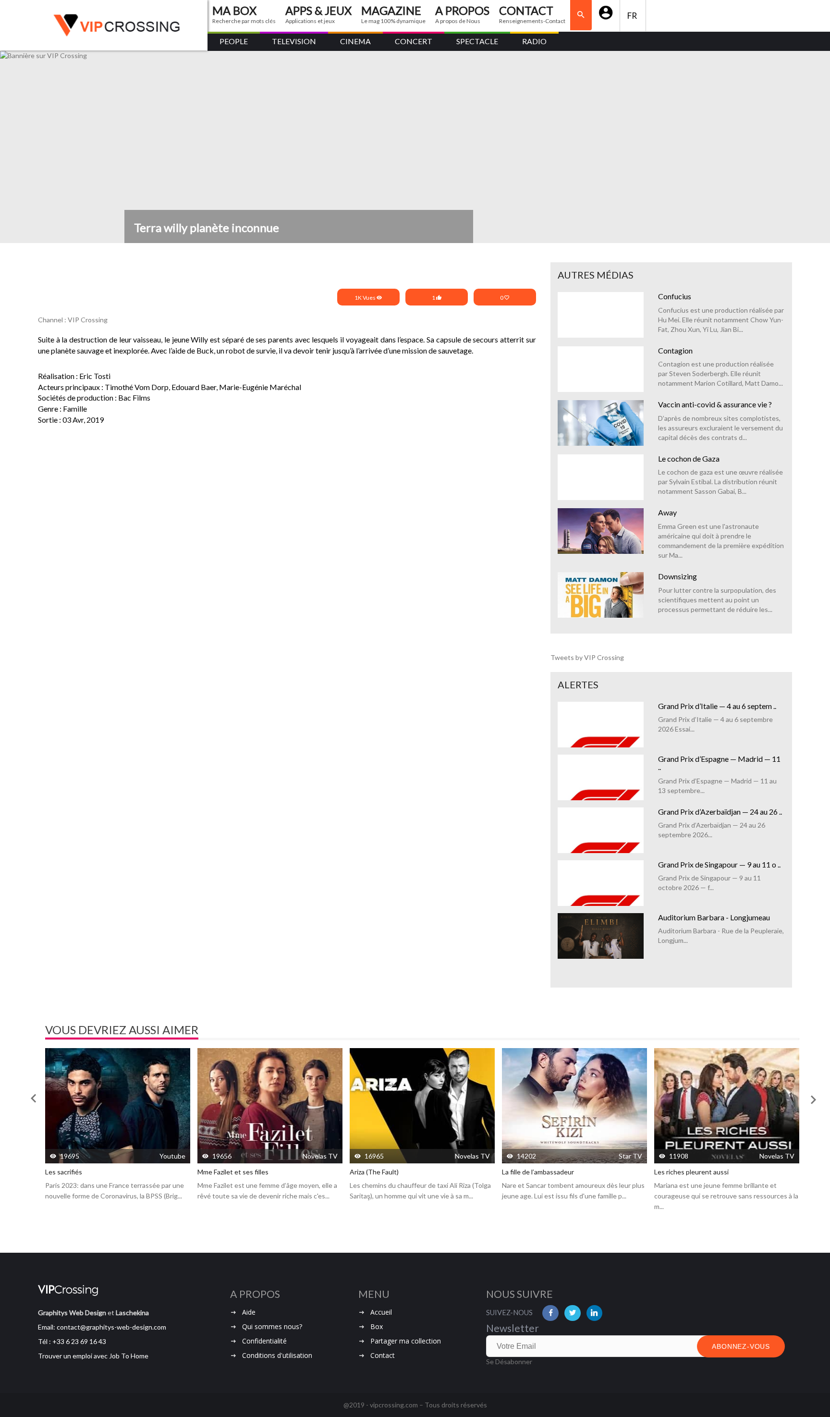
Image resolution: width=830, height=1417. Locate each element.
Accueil (381, 1312)
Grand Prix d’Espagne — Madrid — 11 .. (719, 763)
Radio (534, 41)
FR (632, 16)
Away (667, 512)
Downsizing (677, 576)
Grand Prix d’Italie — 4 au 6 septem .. (717, 705)
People (234, 41)
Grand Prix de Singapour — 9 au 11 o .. (719, 864)
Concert (413, 41)
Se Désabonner (509, 1361)
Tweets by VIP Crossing (587, 657)
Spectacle (477, 41)
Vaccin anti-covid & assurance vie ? (715, 404)
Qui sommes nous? (272, 1326)
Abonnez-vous (741, 1346)
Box (376, 1326)
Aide (249, 1312)
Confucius (674, 296)
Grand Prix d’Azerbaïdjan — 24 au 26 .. (720, 811)
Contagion (675, 350)
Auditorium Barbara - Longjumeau (714, 917)
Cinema (355, 41)
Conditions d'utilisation (277, 1355)
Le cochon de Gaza (689, 458)
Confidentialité (264, 1340)
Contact (382, 1355)
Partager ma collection (405, 1340)
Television (294, 41)
